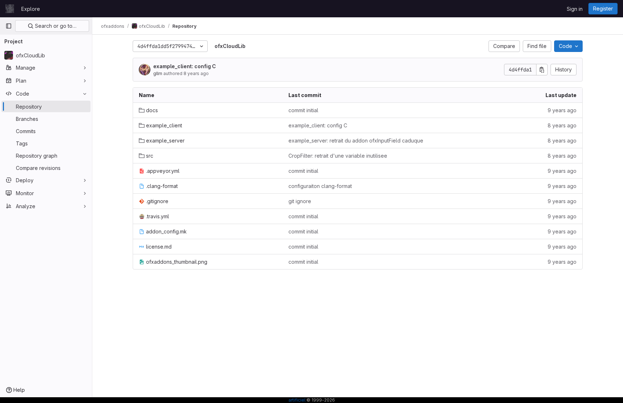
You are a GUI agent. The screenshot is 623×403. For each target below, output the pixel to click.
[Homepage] (10, 8)
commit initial (303, 110)
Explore (30, 9)
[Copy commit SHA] (542, 69)
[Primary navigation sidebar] (8, 26)
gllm (157, 73)
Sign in (575, 9)
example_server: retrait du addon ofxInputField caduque (355, 140)
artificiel (296, 400)
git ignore (299, 201)
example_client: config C (184, 66)
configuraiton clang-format (320, 186)
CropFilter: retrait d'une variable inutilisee (337, 156)
